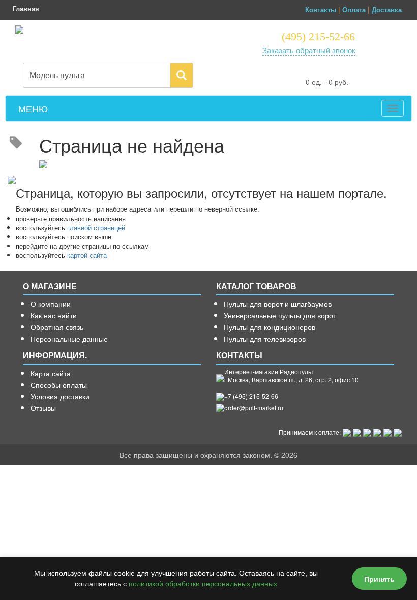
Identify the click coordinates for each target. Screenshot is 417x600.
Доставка (387, 9)
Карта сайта (51, 373)
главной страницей (96, 227)
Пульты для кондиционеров (269, 327)
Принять (379, 579)
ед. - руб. (327, 82)
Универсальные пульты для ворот (280, 315)
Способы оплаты (59, 385)
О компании (51, 303)
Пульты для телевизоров (265, 339)
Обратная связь (57, 327)
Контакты (320, 9)
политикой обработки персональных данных (203, 584)
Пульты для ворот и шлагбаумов (278, 303)
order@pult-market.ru (253, 407)
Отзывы (43, 408)
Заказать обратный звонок (308, 50)
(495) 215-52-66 (318, 36)
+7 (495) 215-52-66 (251, 396)
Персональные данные (69, 339)
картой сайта (87, 255)
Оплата (354, 9)
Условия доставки (60, 396)
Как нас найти (54, 315)
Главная (26, 8)
